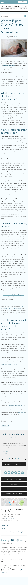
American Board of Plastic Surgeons (13, 295)
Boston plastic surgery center (9, 364)
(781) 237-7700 (9, 518)
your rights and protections (15, 541)
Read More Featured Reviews (14, 464)
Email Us (14, 484)
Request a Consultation (14, 494)
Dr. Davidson (18, 37)
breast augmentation (9, 66)
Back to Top (5, 426)
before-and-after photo (15, 405)
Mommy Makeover (6, 152)
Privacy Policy (4, 525)
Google (5, 453)
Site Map (3, 528)
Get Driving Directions (14, 489)
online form (21, 412)
